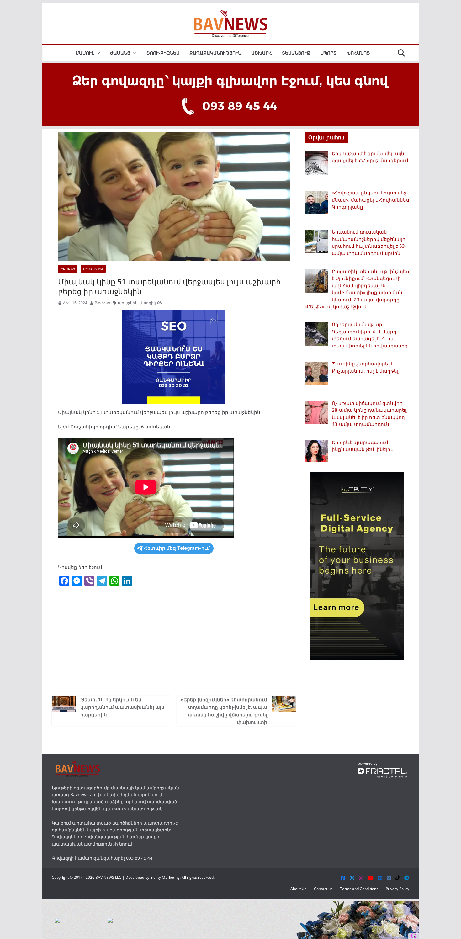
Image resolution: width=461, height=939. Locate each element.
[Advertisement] (174, 642)
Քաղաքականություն (215, 53)
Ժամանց (120, 53)
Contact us (323, 888)
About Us (298, 888)
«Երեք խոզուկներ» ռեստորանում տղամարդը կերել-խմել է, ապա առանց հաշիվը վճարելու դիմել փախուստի (224, 710)
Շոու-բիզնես (162, 53)
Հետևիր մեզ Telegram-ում (177, 548)
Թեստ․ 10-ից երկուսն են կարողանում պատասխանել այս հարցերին (122, 707)
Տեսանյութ (296, 53)
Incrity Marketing (165, 877)
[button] (97, 53)
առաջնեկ (128, 302)
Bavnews (102, 302)
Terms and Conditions (359, 888)
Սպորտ (328, 53)
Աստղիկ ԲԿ (151, 302)
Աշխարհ (261, 53)
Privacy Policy (397, 888)
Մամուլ (85, 53)
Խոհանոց (358, 53)
